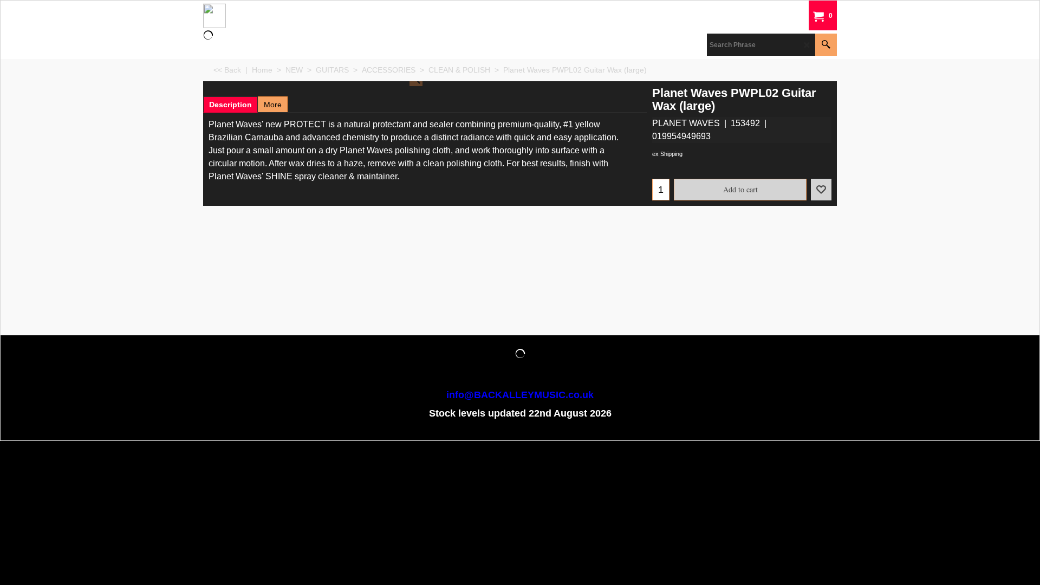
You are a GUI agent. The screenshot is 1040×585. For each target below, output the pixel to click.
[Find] (826, 45)
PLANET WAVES (686, 123)
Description (230, 104)
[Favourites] (821, 189)
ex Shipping (667, 154)
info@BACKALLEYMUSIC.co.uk (520, 394)
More (273, 104)
